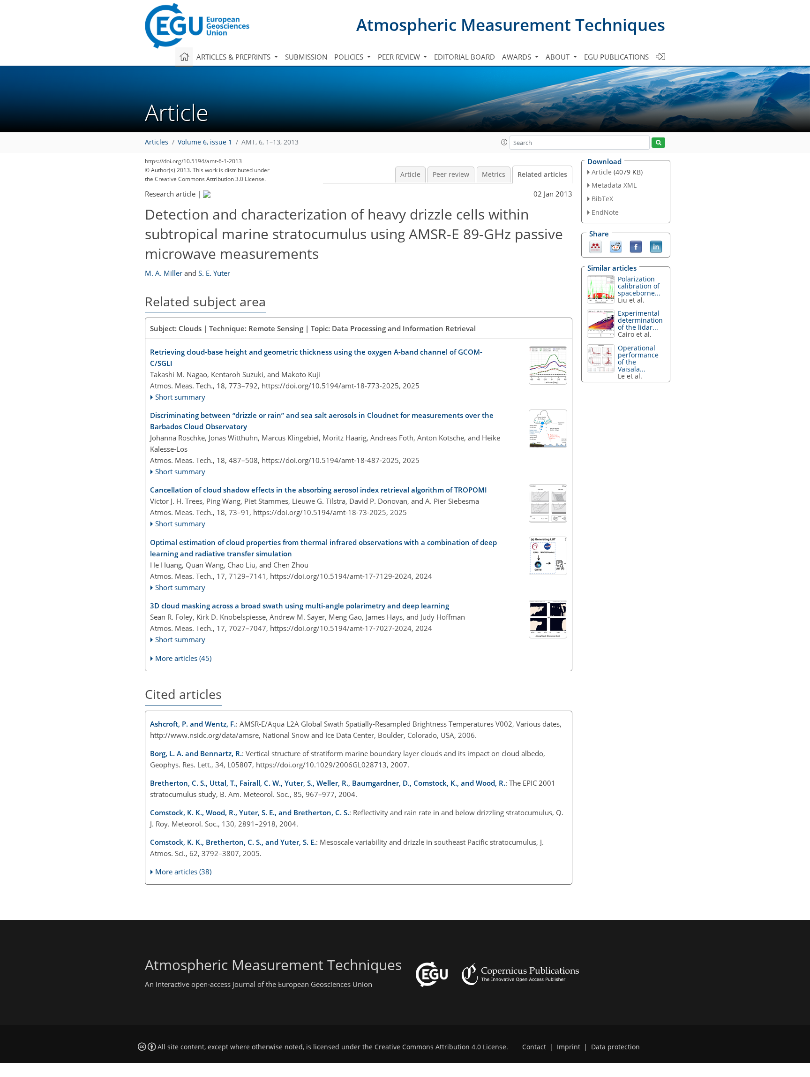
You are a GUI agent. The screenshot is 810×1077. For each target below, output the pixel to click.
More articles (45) (183, 658)
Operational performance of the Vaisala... (638, 358)
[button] (504, 142)
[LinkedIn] (656, 245)
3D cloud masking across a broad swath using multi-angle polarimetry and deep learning (299, 605)
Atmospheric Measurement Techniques (510, 25)
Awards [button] (517, 56)
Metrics (493, 174)
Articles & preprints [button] (234, 56)
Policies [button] (349, 56)
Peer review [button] (400, 56)
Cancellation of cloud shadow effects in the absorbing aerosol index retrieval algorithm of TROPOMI (318, 489)
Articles (156, 142)
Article (410, 174)
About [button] (558, 56)
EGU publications (616, 56)
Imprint (568, 1047)
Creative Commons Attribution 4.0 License (440, 1047)
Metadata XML (614, 185)
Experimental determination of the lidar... (640, 320)
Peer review (451, 174)
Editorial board (464, 56)
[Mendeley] (595, 245)
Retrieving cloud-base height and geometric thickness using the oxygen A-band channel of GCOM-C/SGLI (316, 357)
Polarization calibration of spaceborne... (639, 285)
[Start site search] (658, 142)
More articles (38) (183, 871)
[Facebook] (636, 245)
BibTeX (602, 198)
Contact (534, 1047)
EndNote (605, 212)
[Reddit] (615, 245)
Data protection (615, 1047)
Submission (306, 56)
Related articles (542, 174)
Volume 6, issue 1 (205, 142)
